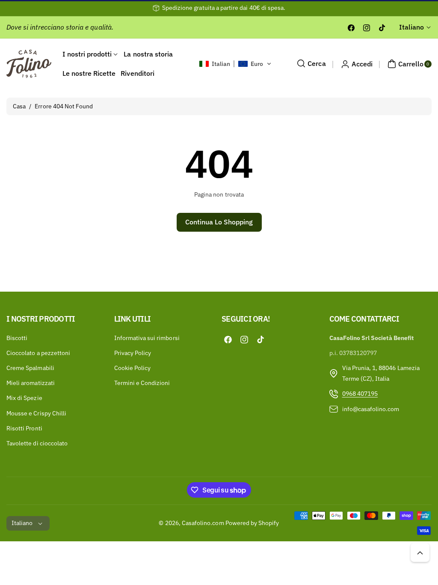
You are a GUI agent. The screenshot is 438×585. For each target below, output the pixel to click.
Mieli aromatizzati (30, 383)
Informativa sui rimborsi (147, 338)
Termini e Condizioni (142, 383)
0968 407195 (360, 393)
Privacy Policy (132, 353)
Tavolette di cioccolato (37, 443)
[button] (235, 64)
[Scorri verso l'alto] (420, 552)
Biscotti (16, 338)
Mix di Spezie (24, 398)
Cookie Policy (132, 368)
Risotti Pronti (24, 428)
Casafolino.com (203, 523)
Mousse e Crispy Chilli (36, 413)
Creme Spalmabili (30, 368)
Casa (19, 106)
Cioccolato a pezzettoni (38, 353)
